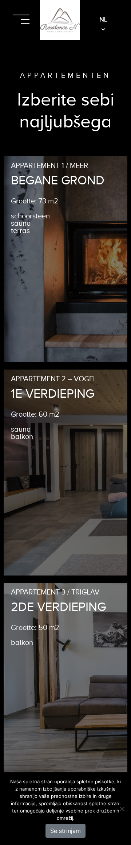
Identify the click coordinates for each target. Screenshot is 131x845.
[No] (122, 808)
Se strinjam (65, 830)
